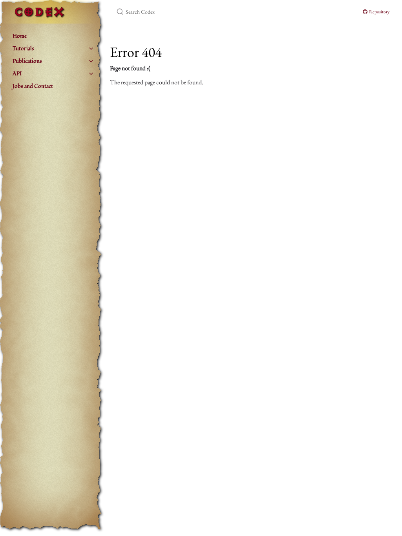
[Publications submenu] (91, 61)
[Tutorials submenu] (91, 48)
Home (20, 36)
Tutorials (23, 48)
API (17, 73)
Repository (378, 12)
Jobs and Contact (33, 86)
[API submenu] (91, 73)
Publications (27, 61)
